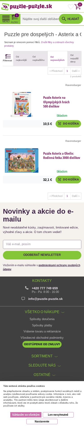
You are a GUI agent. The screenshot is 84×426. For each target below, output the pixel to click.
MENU (6, 21)
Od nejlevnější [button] (21, 58)
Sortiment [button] (42, 356)
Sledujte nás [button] (42, 365)
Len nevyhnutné (58, 414)
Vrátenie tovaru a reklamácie (42, 331)
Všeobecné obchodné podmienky (42, 337)
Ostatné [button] (42, 375)
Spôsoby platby (42, 325)
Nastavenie (42, 421)
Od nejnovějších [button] (57, 58)
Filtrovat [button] (7, 60)
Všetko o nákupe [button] (42, 312)
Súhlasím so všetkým (26, 414)
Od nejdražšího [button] (38, 58)
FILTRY (14, 18)
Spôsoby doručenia (42, 319)
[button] (68, 123)
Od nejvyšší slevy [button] (74, 58)
